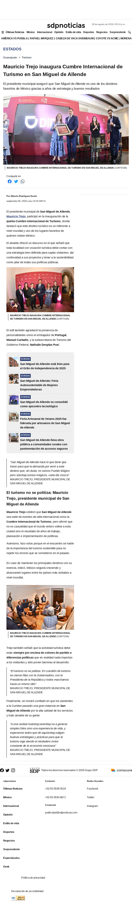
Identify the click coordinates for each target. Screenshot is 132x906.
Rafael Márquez (41, 38)
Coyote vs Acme (107, 38)
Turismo (27, 57)
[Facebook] (9, 181)
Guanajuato (10, 57)
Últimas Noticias (15, 32)
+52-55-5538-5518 (55, 788)
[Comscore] (121, 770)
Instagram (92, 806)
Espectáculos (11, 858)
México (31, 32)
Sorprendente (118, 32)
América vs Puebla (14, 38)
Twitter (90, 797)
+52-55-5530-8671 (55, 797)
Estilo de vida (73, 32)
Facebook (92, 788)
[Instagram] (13, 770)
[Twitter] (16, 181)
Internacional (44, 32)
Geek (6, 866)
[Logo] (66, 26)
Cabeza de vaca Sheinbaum (75, 38)
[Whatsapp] (22, 181)
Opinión (58, 32)
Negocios (101, 32)
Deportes (88, 32)
